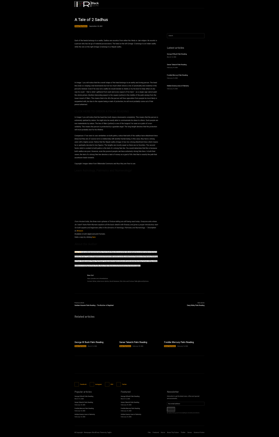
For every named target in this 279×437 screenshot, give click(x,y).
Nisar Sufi (78, 252)
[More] (147, 30)
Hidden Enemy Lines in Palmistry (178, 86)
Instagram (98, 384)
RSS (112, 384)
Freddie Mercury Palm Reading (177, 75)
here (94, 237)
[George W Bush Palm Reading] (200, 55)
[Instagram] (186, 4)
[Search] (202, 35)
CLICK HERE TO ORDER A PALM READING (102, 111)
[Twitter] (191, 4)
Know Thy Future (81, 26)
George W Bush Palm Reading (177, 54)
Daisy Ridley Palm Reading (195, 305)
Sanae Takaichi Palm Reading (177, 65)
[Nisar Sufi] (80, 279)
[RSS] (107, 384)
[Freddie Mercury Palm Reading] (200, 76)
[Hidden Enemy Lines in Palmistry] (200, 87)
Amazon (80, 231)
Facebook (83, 384)
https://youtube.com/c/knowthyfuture (97, 278)
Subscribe (171, 409)
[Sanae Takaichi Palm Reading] (200, 66)
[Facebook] (182, 4)
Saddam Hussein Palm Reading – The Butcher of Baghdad (94, 305)
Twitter (124, 384)
